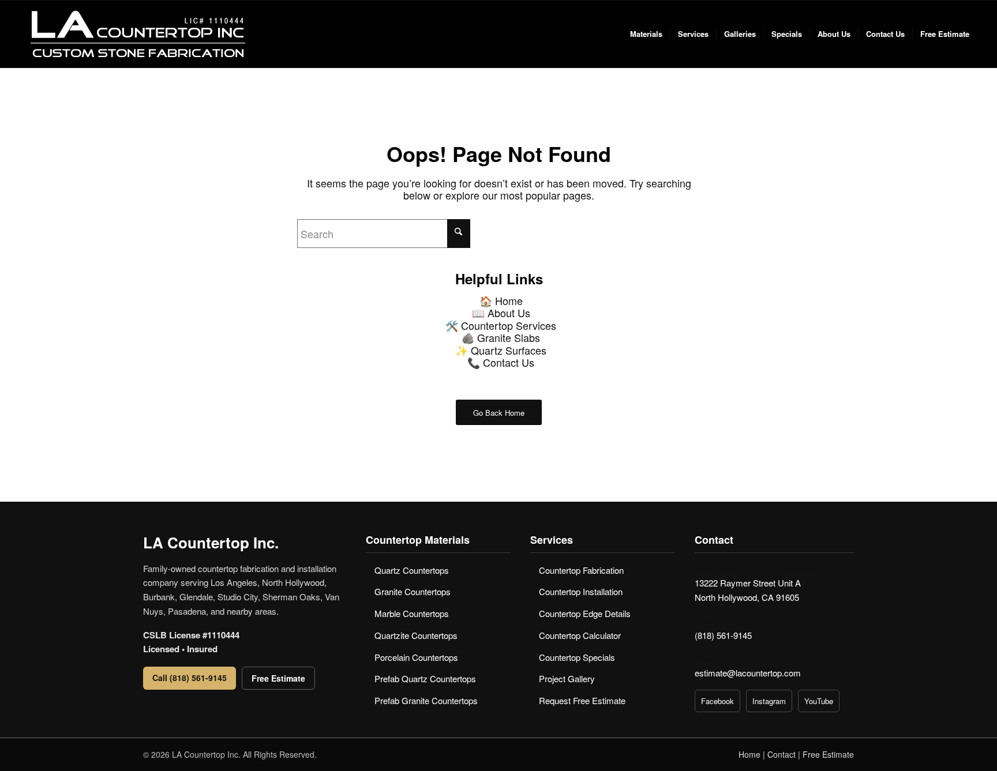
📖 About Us (501, 312)
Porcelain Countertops (416, 657)
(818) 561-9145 (723, 635)
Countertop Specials (577, 657)
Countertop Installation (581, 591)
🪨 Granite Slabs (501, 337)
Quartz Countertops (411, 570)
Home (749, 754)
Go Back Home (498, 412)
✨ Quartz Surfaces (500, 350)
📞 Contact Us (500, 362)
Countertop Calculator (580, 635)
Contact (781, 754)
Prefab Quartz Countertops (425, 678)
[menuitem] (646, 34)
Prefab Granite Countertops (426, 700)
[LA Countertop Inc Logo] (136, 34)
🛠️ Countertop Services (500, 325)
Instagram (769, 700)
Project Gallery (567, 678)
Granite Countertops (412, 591)
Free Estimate (278, 678)
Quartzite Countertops (416, 635)
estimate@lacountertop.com (748, 673)
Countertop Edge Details (585, 613)
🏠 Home (501, 300)
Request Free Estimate (582, 700)
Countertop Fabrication (581, 570)
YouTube (818, 700)
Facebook (717, 700)
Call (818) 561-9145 (189, 677)
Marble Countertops (411, 613)
